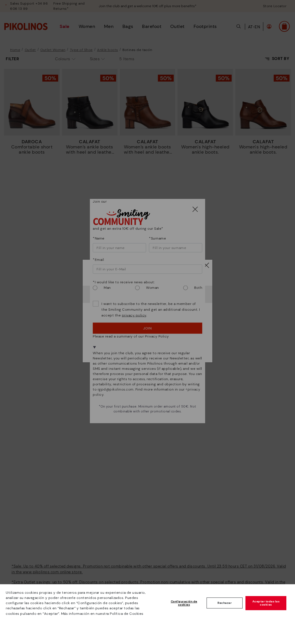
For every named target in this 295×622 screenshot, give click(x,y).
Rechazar (225, 603)
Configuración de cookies (184, 603)
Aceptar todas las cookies (266, 603)
